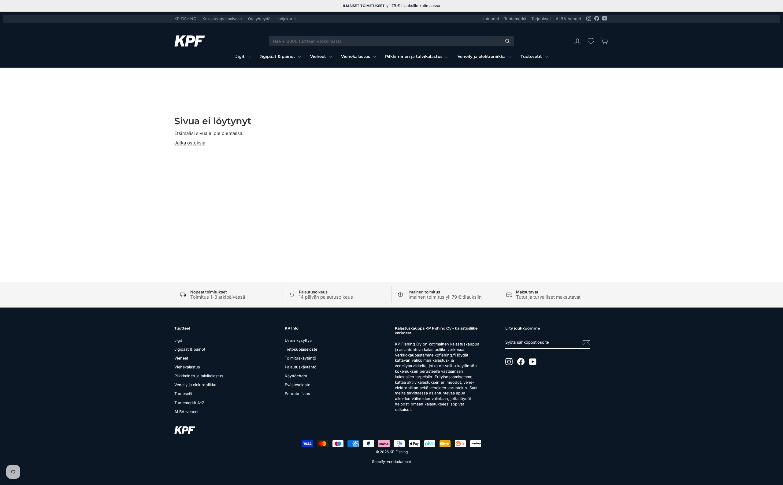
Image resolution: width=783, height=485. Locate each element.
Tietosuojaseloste (301, 349)
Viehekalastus (356, 56)
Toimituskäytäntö (300, 358)
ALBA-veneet (568, 18)
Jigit (241, 56)
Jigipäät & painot (278, 56)
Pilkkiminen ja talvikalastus (414, 56)
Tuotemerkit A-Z (189, 403)
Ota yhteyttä (259, 19)
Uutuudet (490, 18)
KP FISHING (185, 19)
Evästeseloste (297, 384)
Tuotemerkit (515, 18)
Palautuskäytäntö (301, 367)
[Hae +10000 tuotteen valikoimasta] (507, 41)
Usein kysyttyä (298, 340)
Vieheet (318, 56)
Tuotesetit (532, 56)
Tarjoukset (541, 18)
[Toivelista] (591, 41)
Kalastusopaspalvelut (222, 19)
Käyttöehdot (296, 376)
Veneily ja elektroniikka (482, 56)
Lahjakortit (286, 19)
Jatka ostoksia (189, 143)
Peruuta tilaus (297, 393)
